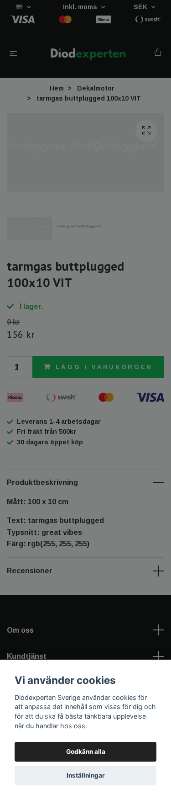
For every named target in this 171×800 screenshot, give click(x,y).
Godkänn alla (85, 751)
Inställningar (86, 775)
